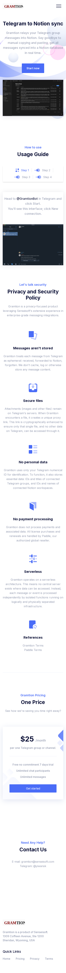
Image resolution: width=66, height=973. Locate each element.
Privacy (34, 958)
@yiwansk (39, 866)
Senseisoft (40, 932)
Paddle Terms (33, 650)
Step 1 (25, 170)
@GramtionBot (27, 198)
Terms (49, 958)
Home (6, 958)
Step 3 (26, 177)
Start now (33, 68)
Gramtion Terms (33, 645)
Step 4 (47, 177)
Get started (33, 788)
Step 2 (46, 170)
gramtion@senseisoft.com (37, 861)
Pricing (20, 958)
